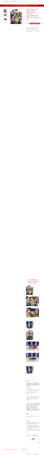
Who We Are (7, 3)
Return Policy (17, 3)
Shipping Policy (23, 3)
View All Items (12, 3)
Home (4, 3)
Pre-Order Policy (28, 3)
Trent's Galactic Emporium (10, 1)
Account (39, 3)
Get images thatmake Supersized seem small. (29, 436)
